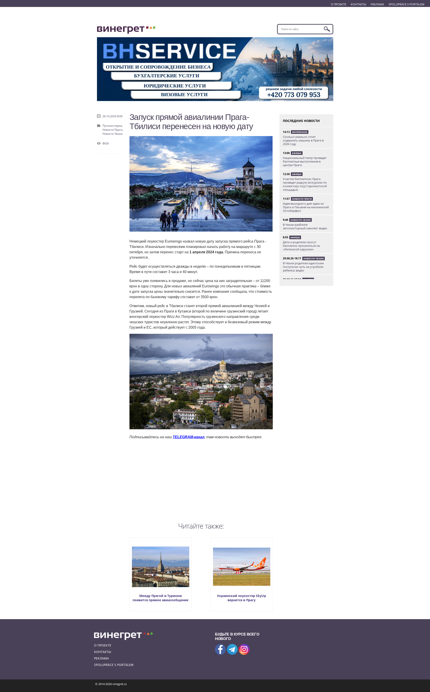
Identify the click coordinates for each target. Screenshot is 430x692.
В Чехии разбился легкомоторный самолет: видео (305, 226)
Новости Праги (302, 198)
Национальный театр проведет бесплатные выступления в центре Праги (305, 161)
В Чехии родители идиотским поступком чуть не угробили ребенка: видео (303, 266)
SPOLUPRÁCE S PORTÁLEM (406, 4)
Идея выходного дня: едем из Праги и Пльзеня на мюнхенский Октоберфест (306, 207)
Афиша (296, 153)
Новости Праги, (113, 130)
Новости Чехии (113, 134)
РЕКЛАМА (377, 4)
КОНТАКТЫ (358, 4)
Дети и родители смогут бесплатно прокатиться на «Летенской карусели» (301, 245)
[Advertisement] (201, 479)
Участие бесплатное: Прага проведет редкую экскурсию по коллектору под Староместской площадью (305, 184)
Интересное (299, 132)
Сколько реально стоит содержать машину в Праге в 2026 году (303, 140)
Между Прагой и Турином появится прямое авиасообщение (160, 598)
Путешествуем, (113, 126)
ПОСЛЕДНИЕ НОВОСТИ (301, 121)
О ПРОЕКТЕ (338, 4)
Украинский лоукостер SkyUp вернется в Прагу (241, 598)
